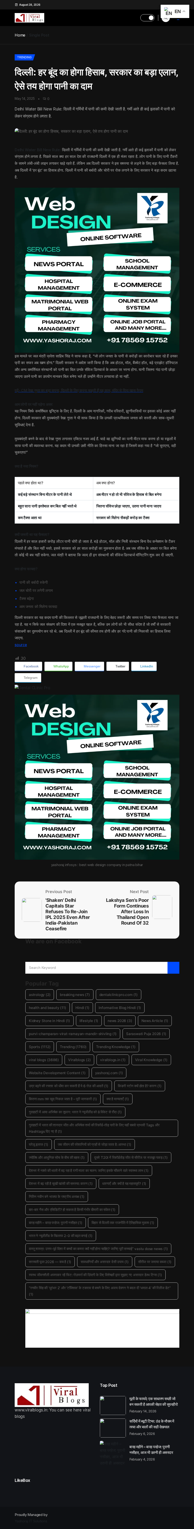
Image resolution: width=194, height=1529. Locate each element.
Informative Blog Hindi (120, 1007)
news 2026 (120, 1020)
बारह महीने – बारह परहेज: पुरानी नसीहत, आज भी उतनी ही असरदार (151, 1452)
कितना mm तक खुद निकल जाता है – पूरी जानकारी (63, 1099)
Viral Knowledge (151, 1060)
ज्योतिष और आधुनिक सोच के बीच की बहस (57, 1157)
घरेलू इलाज (38, 1144)
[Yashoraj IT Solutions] (97, 270)
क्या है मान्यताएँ (117, 1099)
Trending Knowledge (116, 1047)
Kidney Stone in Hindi (49, 1020)
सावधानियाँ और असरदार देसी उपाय (105, 1262)
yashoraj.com (109, 1073)
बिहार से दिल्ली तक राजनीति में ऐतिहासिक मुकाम (123, 1222)
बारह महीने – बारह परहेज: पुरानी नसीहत (55, 1222)
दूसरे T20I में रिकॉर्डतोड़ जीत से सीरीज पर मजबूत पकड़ (131, 1157)
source (21, 644)
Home (20, 35)
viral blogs (44, 1060)
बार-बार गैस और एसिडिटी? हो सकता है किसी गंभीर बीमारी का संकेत (72, 1209)
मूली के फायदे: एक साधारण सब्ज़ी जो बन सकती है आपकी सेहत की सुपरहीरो (153, 1404)
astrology (39, 994)
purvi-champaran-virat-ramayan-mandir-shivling (73, 1034)
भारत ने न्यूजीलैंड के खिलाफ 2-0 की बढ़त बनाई (61, 1235)
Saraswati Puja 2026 (146, 1034)
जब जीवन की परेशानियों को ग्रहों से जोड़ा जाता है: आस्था (94, 1144)
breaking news (75, 994)
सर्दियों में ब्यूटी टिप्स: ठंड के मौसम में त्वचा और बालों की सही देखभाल (151, 1427)
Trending (24, 57)
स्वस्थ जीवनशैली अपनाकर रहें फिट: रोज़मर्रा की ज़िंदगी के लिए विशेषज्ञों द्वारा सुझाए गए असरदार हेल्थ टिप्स (95, 1275)
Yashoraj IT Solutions (31, 1521)
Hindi (82, 1007)
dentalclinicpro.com (118, 994)
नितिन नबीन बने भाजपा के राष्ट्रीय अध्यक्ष (56, 1196)
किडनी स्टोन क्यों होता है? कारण (140, 1086)
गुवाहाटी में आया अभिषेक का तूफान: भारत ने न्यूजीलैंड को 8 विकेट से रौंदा (75, 1112)
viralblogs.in (113, 1060)
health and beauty (47, 1007)
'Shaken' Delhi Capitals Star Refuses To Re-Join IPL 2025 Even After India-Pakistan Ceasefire (67, 914)
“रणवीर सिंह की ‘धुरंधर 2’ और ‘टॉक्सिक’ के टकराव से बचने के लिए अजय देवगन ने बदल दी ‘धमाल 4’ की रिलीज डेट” (100, 1291)
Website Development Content (57, 1073)
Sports (39, 1047)
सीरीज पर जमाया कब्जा (155, 1262)
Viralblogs (79, 1060)
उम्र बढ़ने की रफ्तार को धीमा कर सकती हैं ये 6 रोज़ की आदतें (68, 1086)
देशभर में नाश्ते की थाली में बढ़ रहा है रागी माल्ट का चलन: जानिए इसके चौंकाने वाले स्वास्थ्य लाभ (89, 1170)
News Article (154, 1020)
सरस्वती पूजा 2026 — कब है (50, 1262)
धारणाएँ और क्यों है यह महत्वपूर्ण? (124, 1183)
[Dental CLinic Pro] (97, 688)
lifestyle (88, 1020)
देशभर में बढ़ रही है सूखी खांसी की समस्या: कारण (61, 1183)
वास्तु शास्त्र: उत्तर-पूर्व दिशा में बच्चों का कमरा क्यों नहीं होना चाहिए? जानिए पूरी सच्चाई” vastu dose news (98, 1248)
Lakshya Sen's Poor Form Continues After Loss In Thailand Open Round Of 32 (127, 911)
